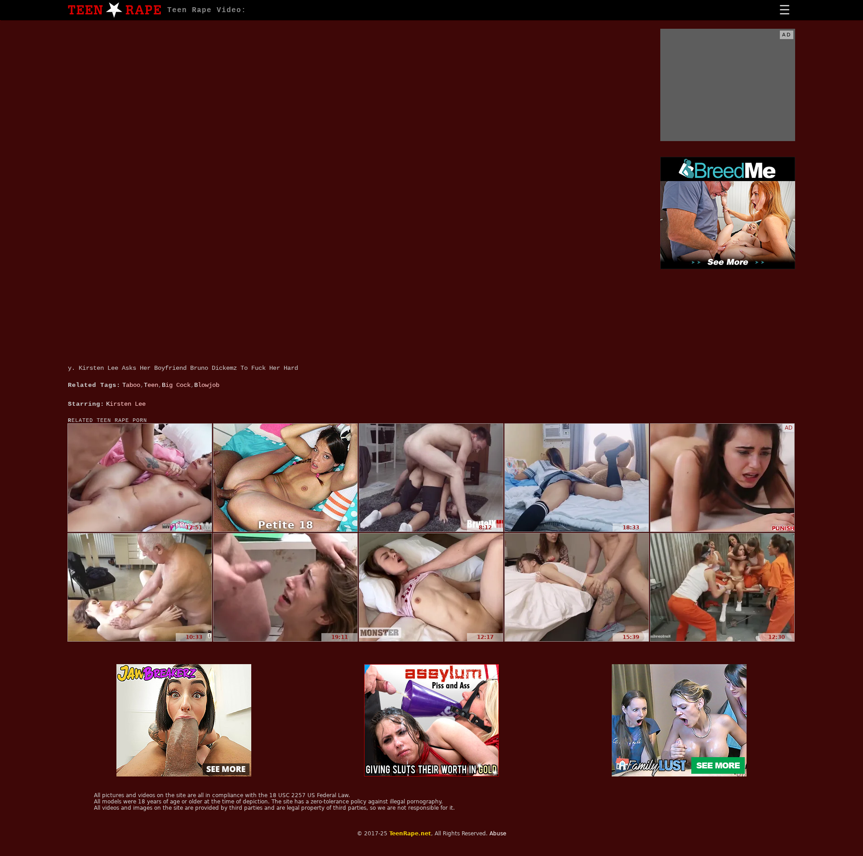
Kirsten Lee (126, 404)
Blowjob (206, 385)
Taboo (131, 385)
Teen (151, 385)
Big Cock (176, 385)
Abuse (497, 833)
